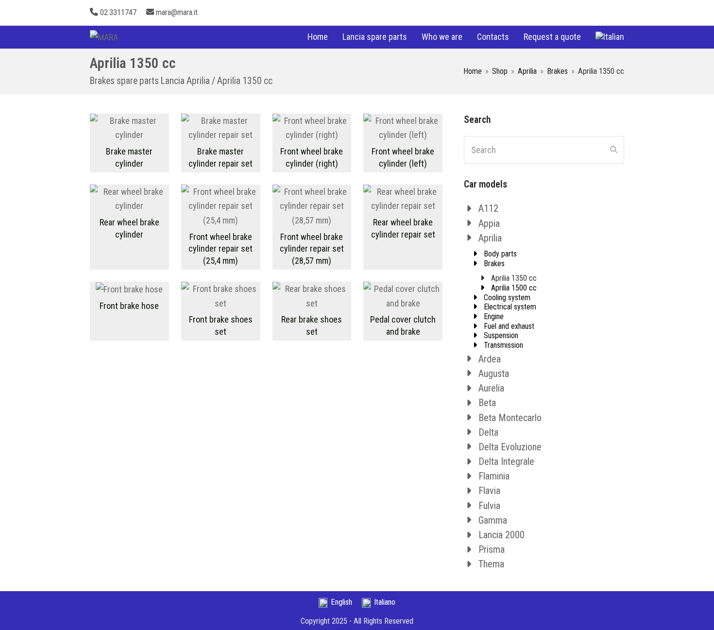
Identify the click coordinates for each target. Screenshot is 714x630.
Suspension (501, 335)
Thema (491, 564)
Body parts (500, 253)
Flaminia (494, 476)
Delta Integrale (506, 461)
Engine (494, 316)
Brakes (494, 263)
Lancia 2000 (501, 535)
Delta (488, 432)
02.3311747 (118, 12)
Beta (487, 403)
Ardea (489, 359)
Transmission (503, 345)
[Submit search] (613, 150)
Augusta (493, 373)
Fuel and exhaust (509, 326)
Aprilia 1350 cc (514, 278)
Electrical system (510, 306)
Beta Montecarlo (510, 418)
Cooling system (507, 297)
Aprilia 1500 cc (514, 287)
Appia (489, 223)
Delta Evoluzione (510, 447)
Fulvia (489, 505)
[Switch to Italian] (609, 37)
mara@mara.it (177, 12)
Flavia (489, 490)
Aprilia (490, 238)
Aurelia (491, 388)
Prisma (491, 549)
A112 (488, 208)
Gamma (492, 520)
